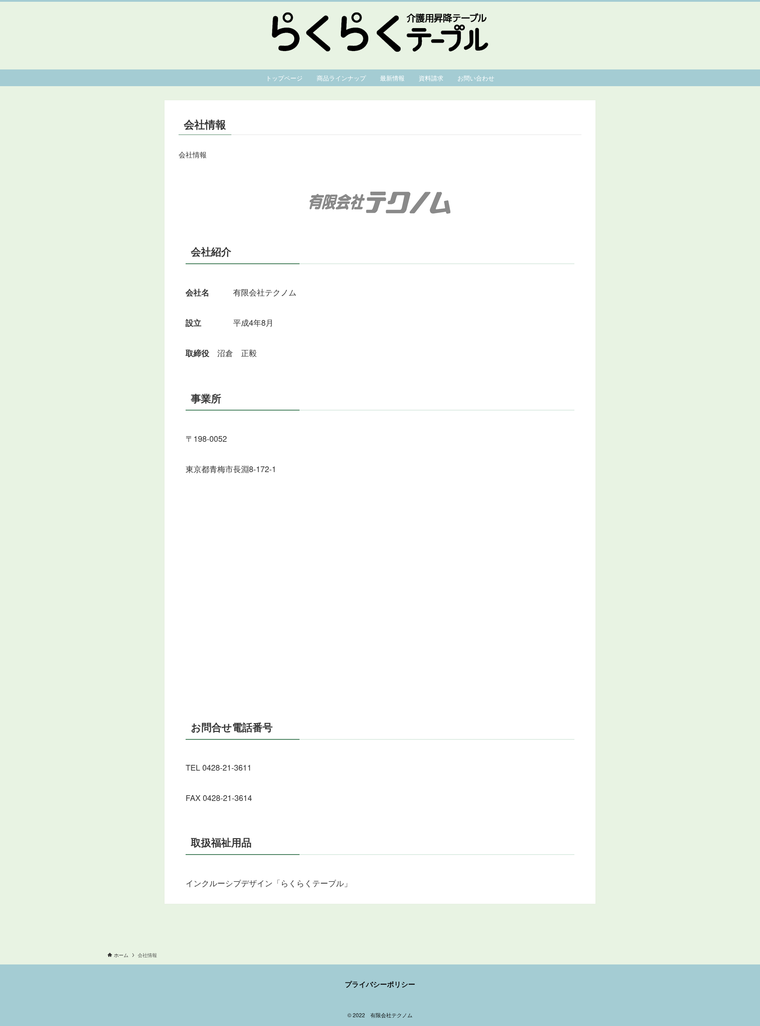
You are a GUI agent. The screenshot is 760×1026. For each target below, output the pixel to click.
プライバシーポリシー (380, 984)
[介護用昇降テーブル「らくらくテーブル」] (380, 32)
